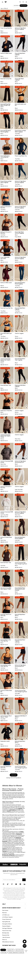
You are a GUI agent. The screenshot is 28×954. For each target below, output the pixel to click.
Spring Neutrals (6, 921)
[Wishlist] (23, 1)
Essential (4, 841)
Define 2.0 (19, 834)
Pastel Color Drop (6, 930)
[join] (24, 879)
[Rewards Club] (24, 946)
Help (4, 904)
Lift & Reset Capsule (7, 917)
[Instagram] (3, 884)
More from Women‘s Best (11, 908)
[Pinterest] (20, 884)
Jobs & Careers (6, 937)
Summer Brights (6, 926)
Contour (4, 851)
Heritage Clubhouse (7, 928)
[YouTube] (16, 884)
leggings (20, 808)
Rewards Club (5, 935)
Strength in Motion (7, 924)
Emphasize (18, 837)
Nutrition (16, 5)
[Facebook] (12, 884)
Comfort (4, 848)
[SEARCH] (20, 2)
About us (4, 939)
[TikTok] (7, 884)
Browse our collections (8, 854)
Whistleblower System (8, 942)
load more (13, 775)
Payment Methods (9, 945)
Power (22, 831)
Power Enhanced (6, 919)
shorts (8, 811)
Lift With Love (5, 915)
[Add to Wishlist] (12, 23)
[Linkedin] (24, 884)
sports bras (12, 809)
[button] (3, 950)
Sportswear (23, 5)
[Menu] (2, 2)
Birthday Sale (5, 933)
